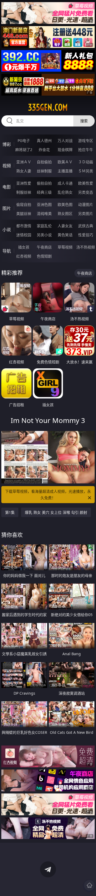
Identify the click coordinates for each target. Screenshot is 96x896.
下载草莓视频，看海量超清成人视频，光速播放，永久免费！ (48, 494)
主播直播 (65, 170)
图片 (6, 208)
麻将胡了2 (23, 149)
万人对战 (65, 140)
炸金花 (44, 149)
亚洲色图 (44, 204)
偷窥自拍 (23, 204)
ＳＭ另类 (85, 170)
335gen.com (48, 107)
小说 (6, 230)
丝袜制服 (44, 170)
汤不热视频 (85, 247)
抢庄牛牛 (85, 149)
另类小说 (44, 234)
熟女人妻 (23, 170)
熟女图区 (65, 213)
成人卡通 (65, 183)
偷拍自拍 (44, 183)
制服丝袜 (23, 192)
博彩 (6, 144)
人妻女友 (65, 225)
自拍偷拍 (44, 161)
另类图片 (85, 213)
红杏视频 (23, 256)
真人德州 (44, 140)
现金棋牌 (65, 149)
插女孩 (23, 247)
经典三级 (44, 192)
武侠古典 (85, 225)
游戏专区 (85, 140)
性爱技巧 (85, 234)
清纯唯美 (44, 213)
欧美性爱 (85, 183)
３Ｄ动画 (85, 161)
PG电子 (24, 140)
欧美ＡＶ (65, 161)
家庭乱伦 (44, 225)
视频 (6, 166)
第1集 (10, 512)
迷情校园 (23, 234)
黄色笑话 (65, 234)
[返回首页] (89, 885)
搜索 (84, 120)
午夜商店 (44, 247)
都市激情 (23, 225)
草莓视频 (65, 247)
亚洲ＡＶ (23, 161)
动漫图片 (85, 204)
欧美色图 (65, 204)
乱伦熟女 (65, 192)
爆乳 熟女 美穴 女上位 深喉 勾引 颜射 (56, 512)
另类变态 (85, 192)
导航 (6, 251)
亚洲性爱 (23, 183)
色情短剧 (44, 256)
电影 (6, 187)
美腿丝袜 (23, 213)
